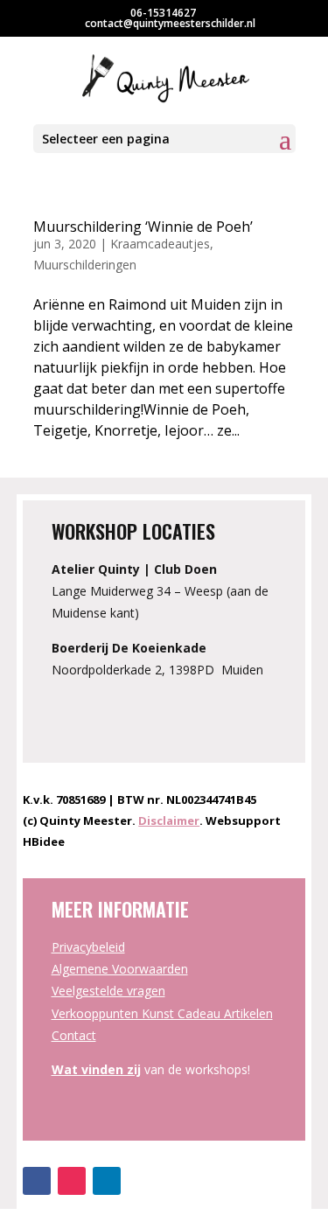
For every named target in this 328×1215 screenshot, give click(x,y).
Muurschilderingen (84, 264)
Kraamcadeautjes (160, 243)
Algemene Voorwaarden (120, 968)
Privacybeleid (88, 947)
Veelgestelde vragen (108, 990)
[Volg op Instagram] (72, 1181)
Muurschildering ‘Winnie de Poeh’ (143, 226)
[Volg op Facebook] (37, 1181)
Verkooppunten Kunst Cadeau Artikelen (162, 1013)
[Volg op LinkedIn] (107, 1181)
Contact (74, 1035)
